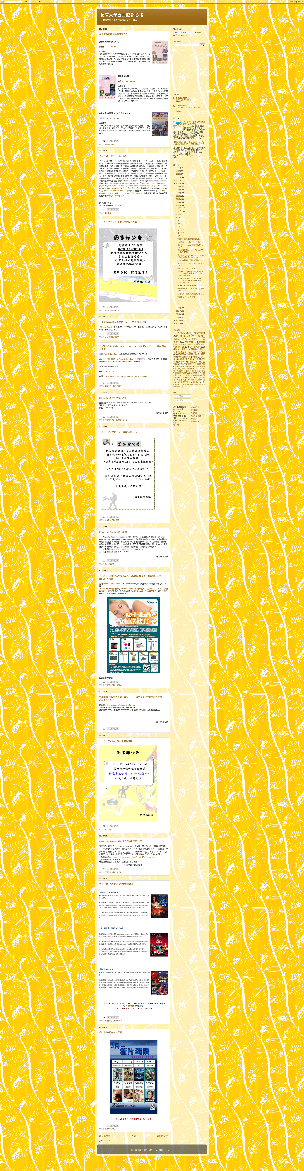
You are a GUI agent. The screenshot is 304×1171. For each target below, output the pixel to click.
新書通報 (194, 419)
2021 (178, 180)
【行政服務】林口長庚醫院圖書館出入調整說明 (194, 123)
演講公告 (182, 380)
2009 (178, 317)
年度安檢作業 (186, 377)
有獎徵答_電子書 (111, 420)
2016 (178, 196)
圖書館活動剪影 (182, 98)
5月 (179, 230)
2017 (178, 193)
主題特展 (108, 213)
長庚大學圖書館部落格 (121, 15)
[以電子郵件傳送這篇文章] (108, 141)
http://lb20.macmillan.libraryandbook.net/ (126, 549)
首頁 (133, 1136)
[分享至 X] (113, 141)
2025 (178, 168)
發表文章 (179, 396)
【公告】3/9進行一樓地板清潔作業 (115, 741)
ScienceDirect (116, 584)
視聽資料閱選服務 (195, 384)
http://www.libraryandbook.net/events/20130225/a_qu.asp (135, 857)
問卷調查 (195, 382)
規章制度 (194, 373)
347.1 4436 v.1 (112, 47)
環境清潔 (115, 520)
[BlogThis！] (111, 141)
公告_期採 (190, 380)
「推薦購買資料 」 (106, 327)
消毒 (190, 366)
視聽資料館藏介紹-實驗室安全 (113, 34)
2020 (178, 183)
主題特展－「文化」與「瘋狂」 (114, 156)
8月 (179, 221)
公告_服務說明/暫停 (112, 337)
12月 (180, 208)
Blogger (170, 1150)
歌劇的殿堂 (131, 1006)
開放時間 (108, 520)
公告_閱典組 (194, 347)
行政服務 (179, 333)
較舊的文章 (162, 1136)
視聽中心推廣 (110, 144)
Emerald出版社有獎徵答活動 (112, 398)
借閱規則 (201, 359)
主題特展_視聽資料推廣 (113, 1021)
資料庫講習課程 (186, 364)
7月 (179, 224)
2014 (178, 202)
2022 (178, 177)
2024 (178, 171)
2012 (178, 308)
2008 (178, 320)
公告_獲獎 (185, 384)
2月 (179, 301)
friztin (156, 1150)
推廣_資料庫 (117, 386)
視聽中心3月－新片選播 (110, 1032)
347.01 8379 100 (112, 118)
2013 (178, 205)
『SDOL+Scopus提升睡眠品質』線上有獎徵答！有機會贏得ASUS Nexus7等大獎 (190, 273)
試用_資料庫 (182, 357)
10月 (180, 214)
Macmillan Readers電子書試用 (113, 532)
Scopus (128, 584)
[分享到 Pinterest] (117, 141)
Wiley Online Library (110, 354)
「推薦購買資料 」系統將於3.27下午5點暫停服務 (122, 322)
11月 (180, 211)
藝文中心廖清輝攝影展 (183, 100)
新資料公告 (201, 364)
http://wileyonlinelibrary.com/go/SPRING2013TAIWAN (126, 376)
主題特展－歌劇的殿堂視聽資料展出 (116, 884)
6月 (179, 227)
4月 (179, 233)
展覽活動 (199, 333)
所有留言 (179, 400)
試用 (191, 354)
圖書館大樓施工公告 (112, 310)
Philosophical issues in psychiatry (124, 183)
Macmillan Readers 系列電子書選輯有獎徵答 (120, 841)
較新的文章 (104, 1136)
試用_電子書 (109, 564)
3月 (179, 236)
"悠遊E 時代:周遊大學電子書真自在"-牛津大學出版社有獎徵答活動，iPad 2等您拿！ (190, 280)
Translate (183, 35)
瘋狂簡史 (118, 196)
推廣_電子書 (123, 420)
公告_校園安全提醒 (183, 382)
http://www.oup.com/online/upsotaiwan (119, 705)
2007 (178, 323)
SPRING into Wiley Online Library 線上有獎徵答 (126, 359)
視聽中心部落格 (182, 105)
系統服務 (181, 354)
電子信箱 (176, 425)
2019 (178, 187)
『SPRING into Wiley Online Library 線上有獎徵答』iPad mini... (190, 256)
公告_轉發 (181, 369)
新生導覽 (180, 366)
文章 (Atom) (109, 1141)
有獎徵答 (108, 386)
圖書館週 (180, 362)
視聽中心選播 (110, 1129)
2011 (178, 311)
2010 (178, 314)
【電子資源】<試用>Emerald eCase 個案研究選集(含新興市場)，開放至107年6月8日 (188, 144)
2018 (178, 190)
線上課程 (201, 354)
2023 (178, 174)
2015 (178, 199)
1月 (179, 304)
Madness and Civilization (114, 191)
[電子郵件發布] (104, 141)
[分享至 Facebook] (115, 141)
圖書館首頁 (195, 407)
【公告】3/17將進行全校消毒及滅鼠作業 (118, 432)
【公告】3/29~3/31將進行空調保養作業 (118, 222)
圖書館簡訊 (200, 366)
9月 (179, 217)
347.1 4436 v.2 (130, 81)
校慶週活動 (192, 362)
